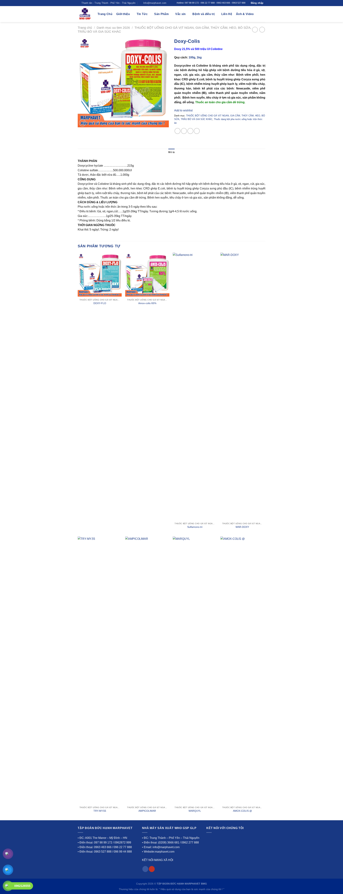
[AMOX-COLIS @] (242, 670)
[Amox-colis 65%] (147, 275)
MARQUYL (195, 810)
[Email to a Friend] (190, 131)
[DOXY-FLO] (100, 275)
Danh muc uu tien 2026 (113, 27)
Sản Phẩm (161, 14)
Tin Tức (142, 14)
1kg (199, 57)
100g (192, 57)
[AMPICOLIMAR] (147, 670)
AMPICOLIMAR (147, 810)
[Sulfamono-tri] (195, 386)
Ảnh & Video (245, 14)
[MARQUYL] (195, 670)
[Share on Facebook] (177, 131)
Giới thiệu (123, 14)
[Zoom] (82, 122)
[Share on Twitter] (184, 131)
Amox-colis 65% (147, 303)
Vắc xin (180, 14)
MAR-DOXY (242, 526)
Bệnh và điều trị (203, 14)
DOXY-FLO (99, 303)
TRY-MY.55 (99, 810)
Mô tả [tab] (171, 152)
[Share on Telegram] (197, 131)
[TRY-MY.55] (100, 670)
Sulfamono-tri (194, 526)
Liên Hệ (226, 14)
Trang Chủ (105, 14)
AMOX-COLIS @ (242, 810)
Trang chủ (85, 27)
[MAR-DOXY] (242, 386)
